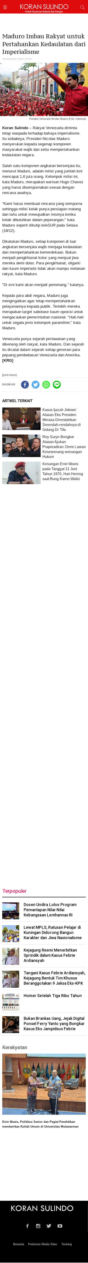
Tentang (66, 1244)
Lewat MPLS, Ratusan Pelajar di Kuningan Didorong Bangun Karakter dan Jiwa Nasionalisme (53, 932)
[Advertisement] (44, 683)
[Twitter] (35, 385)
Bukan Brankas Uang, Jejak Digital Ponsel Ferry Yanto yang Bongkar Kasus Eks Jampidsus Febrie (54, 1023)
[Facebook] (25, 385)
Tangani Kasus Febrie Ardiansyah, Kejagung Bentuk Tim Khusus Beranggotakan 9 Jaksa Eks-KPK (54, 978)
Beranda (18, 1244)
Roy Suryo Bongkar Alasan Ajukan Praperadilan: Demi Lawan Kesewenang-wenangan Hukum (64, 447)
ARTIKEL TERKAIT (17, 400)
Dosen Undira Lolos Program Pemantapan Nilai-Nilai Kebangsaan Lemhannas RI (50, 909)
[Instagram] (38, 1225)
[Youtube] (60, 1225)
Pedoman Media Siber (42, 1244)
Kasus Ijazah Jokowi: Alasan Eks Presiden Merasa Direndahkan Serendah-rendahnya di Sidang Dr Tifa (61, 420)
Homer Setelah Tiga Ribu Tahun (53, 995)
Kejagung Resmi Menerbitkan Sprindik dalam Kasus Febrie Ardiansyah (50, 955)
